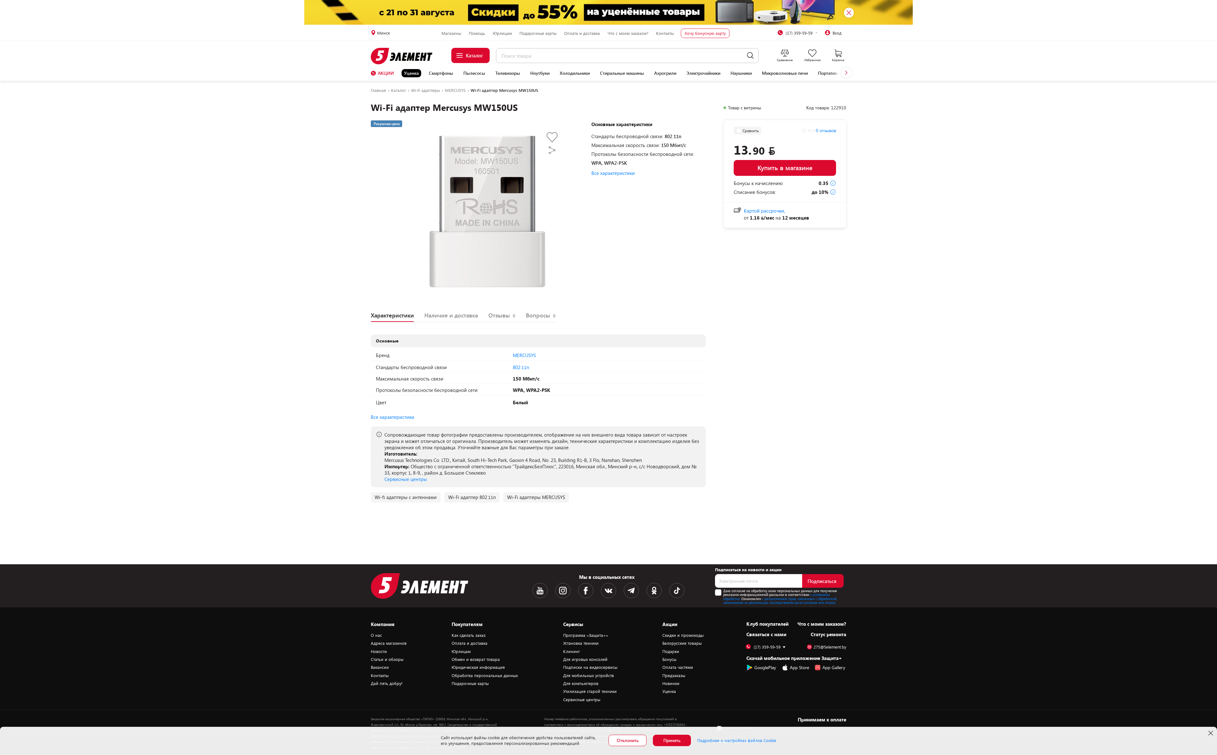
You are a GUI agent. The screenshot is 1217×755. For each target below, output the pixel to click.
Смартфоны (441, 73)
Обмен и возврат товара (476, 659)
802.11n (521, 367)
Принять (671, 740)
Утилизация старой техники (590, 691)
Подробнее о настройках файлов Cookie (736, 740)
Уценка (411, 73)
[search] (750, 55)
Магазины (451, 33)
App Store (799, 667)
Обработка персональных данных (485, 675)
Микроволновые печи (785, 73)
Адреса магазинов (389, 643)
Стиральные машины (622, 73)
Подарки (670, 651)
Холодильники (575, 73)
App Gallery (833, 667)
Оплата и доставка (582, 33)
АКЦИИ (386, 73)
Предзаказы (673, 675)
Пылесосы (474, 73)
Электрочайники (703, 73)
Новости (379, 651)
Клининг (571, 651)
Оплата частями (677, 667)
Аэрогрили (665, 73)
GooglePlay (765, 667)
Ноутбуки (540, 73)
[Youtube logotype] (540, 590)
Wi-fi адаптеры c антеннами (406, 497)
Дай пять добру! (386, 683)
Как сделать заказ (469, 635)
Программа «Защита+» (585, 635)
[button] (846, 72)
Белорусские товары (682, 643)
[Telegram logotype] (631, 590)
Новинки (670, 683)
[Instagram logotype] (562, 590)
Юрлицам (502, 33)
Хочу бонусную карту (705, 33)
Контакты (665, 33)
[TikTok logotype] (677, 590)
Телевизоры (507, 73)
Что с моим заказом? (628, 33)
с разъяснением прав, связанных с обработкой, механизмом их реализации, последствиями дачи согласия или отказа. (780, 600)
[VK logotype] (608, 590)
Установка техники (581, 643)
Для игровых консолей (585, 659)
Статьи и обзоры (387, 659)
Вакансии (380, 667)
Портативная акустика (840, 73)
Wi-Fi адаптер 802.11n (472, 497)
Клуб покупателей (767, 624)
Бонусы (669, 659)
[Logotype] (405, 56)
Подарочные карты (538, 33)
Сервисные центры (405, 479)
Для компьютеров (580, 683)
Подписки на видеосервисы (590, 667)
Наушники (741, 73)
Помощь (477, 33)
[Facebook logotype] (585, 590)
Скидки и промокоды (683, 635)
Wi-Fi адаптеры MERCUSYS (536, 497)
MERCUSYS (524, 355)
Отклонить (628, 740)
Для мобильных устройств (588, 675)
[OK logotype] (654, 590)
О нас (376, 635)
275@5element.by (830, 647)
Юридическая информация (478, 667)
